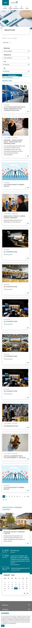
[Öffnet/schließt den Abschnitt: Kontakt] (29, 605)
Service (21, 8)
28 (19, 588)
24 (5, 588)
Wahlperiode (7, 55)
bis (4, 68)
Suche (27, 8)
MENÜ (5, 2)
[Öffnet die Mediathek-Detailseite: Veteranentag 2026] (15, 413)
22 (23, 586)
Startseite (4, 38)
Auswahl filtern (12, 75)
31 (4, 590)
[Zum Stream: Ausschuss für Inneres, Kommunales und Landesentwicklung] (15, 94)
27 (15, 588)
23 (26, 586)
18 (8, 586)
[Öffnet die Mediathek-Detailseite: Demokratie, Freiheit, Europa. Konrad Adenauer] (15, 203)
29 (23, 588)
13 (15, 584)
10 (4, 584)
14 (19, 584)
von (5, 61)
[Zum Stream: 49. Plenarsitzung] (15, 273)
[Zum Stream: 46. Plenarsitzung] (15, 378)
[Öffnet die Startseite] (14, 2)
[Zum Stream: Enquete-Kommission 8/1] (15, 171)
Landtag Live (10, 8)
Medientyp (7, 48)
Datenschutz (13, 623)
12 (12, 584)
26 (12, 588)
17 (4, 586)
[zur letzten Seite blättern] (27, 496)
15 (23, 584)
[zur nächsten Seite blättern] (25, 496)
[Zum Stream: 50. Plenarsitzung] (15, 238)
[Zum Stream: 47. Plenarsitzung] (15, 343)
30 (26, 588)
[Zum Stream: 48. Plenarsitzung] (15, 308)
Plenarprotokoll (9, 254)
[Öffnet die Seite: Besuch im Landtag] (16, 522)
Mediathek (16, 8)
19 (12, 586)
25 (8, 588)
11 (8, 584)
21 (19, 586)
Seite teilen (5, 42)
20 (15, 586)
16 (26, 584)
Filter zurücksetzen (7, 77)
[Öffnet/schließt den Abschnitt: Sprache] (29, 609)
